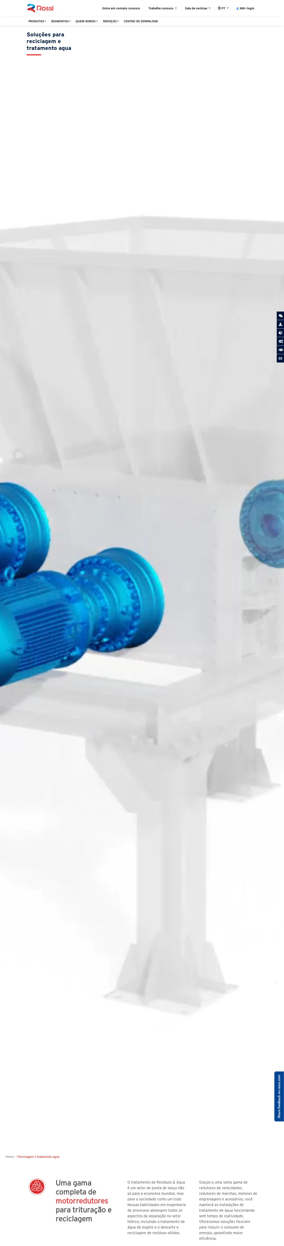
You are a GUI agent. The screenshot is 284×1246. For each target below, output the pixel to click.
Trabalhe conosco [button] (161, 8)
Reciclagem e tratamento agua (38, 1156)
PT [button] (223, 8)
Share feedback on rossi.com (279, 1096)
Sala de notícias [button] (196, 8)
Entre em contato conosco (121, 8)
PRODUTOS (36, 21)
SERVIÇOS (109, 21)
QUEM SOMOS (85, 21)
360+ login (247, 8)
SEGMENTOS (59, 21)
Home (10, 1156)
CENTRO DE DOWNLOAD (141, 21)
